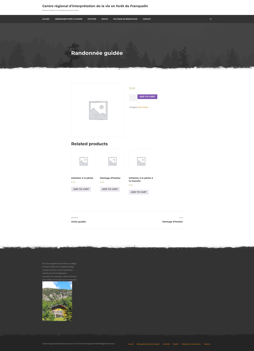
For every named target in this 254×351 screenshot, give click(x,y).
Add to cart (147, 96)
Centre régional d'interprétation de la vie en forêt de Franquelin (95, 6)
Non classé (143, 107)
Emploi (104, 19)
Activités (92, 19)
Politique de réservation (125, 19)
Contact (147, 19)
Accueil (46, 19)
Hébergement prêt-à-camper (68, 19)
